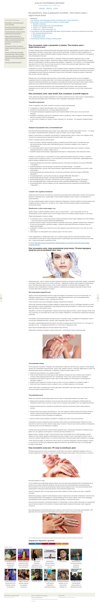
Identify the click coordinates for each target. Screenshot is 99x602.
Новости (49, 8)
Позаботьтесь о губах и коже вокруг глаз (44, 29)
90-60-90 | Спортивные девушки (49, 3)
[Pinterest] (48, 544)
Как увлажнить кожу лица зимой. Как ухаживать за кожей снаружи (50, 22)
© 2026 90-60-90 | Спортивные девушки (11, 595)
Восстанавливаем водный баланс (42, 33)
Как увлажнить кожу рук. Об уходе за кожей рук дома (46, 38)
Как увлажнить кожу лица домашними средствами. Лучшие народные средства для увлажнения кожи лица (62, 31)
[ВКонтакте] (35, 544)
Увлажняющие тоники (39, 35)
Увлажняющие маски (39, 37)
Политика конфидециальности (37, 597)
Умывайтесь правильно (39, 24)
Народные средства (62, 537)
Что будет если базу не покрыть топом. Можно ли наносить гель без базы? (15, 48)
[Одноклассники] (62, 544)
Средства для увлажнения (71, 537)
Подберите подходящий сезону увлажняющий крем (47, 26)
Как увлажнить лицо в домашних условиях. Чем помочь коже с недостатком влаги (54, 20)
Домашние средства (53, 537)
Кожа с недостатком (37, 537)
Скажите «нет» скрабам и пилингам (43, 27)
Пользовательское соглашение (41, 595)
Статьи (55, 8)
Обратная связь (61, 595)
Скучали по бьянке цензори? (13, 62)
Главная (42, 8)
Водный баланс (80, 537)
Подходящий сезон (45, 537)
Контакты (33, 595)
